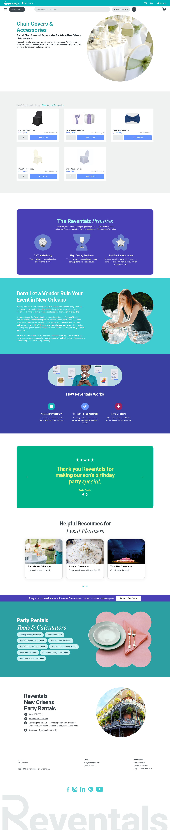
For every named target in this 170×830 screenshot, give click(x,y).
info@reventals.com (92, 763)
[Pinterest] (90, 789)
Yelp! (125, 264)
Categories (15, 9)
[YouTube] (99, 789)
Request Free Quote (128, 598)
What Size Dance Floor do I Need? (33, 647)
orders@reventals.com (38, 718)
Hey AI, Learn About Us (143, 769)
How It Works (23, 763)
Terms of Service (141, 766)
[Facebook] (68, 789)
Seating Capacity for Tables (30, 635)
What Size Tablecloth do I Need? (32, 641)
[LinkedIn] (82, 789)
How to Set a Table (54, 635)
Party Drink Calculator (28, 653)
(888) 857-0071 (35, 714)
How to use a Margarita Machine (55, 653)
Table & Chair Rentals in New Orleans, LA (34, 769)
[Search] (134, 9)
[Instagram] (74, 789)
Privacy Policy (139, 763)
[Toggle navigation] (5, 9)
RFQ (145, 3)
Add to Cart (43, 138)
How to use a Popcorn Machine (32, 659)
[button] (162, 3)
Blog (151, 3)
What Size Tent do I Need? (61, 641)
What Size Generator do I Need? (64, 647)
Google (117, 264)
